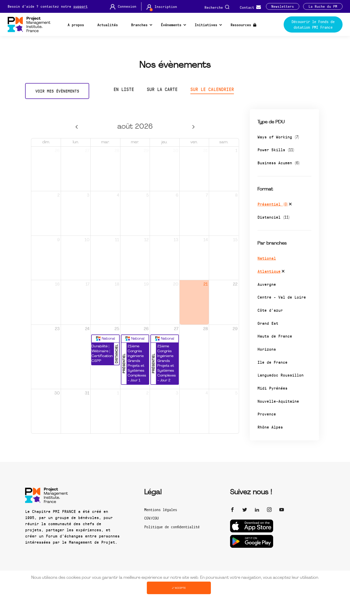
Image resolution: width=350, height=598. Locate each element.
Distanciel (274, 217)
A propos (76, 24)
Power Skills (276, 149)
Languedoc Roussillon (281, 375)
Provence (267, 414)
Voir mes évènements (57, 91)
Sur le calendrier (212, 89)
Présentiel (273, 204)
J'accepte (179, 588)
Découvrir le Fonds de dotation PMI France (313, 24)
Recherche (214, 7)
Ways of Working (278, 136)
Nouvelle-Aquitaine (278, 401)
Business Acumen (279, 162)
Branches (139, 24)
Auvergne (267, 284)
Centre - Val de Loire (282, 297)
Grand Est (268, 323)
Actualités (107, 24)
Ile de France (272, 362)
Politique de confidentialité (172, 526)
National (267, 258)
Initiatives (206, 24)
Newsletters (282, 6)
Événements (171, 24)
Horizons (267, 349)
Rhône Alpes (270, 427)
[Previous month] (77, 127)
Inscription (166, 6)
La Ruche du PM (322, 6)
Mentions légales (160, 509)
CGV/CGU (151, 518)
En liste (124, 89)
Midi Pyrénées (272, 388)
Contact (248, 7)
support (80, 6)
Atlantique (269, 271)
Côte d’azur (270, 310)
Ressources (242, 24)
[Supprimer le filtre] (290, 204)
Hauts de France (275, 336)
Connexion (127, 6)
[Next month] (193, 127)
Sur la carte (162, 89)
